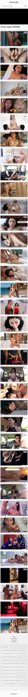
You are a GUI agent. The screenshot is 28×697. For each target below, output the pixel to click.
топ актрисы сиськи (6, 653)
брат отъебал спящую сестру (9, 657)
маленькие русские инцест (8, 677)
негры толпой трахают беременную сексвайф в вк (13, 664)
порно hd (14, 640)
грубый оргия (5, 647)
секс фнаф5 (5, 667)
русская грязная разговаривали (10, 650)
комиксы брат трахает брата (18, 670)
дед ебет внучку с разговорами (17, 667)
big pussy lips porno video (8, 673)
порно (14, 637)
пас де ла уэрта (6, 670)
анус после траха (17, 653)
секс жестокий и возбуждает (9, 683)
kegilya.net (14, 2)
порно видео (14, 638)
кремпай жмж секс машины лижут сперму (12, 680)
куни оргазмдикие (6, 660)
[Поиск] (25, 6)
